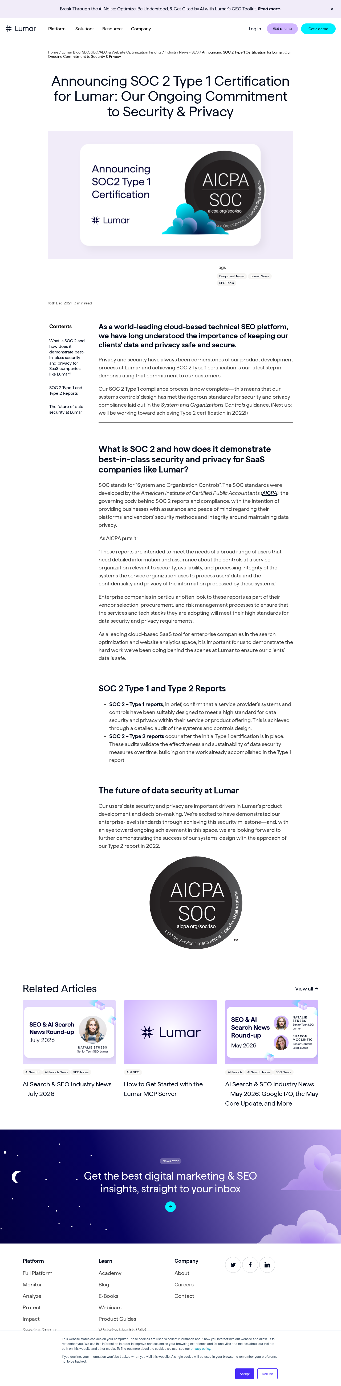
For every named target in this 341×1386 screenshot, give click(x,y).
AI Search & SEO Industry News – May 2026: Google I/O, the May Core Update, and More (271, 1094)
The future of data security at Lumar (66, 410)
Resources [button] (113, 28)
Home (53, 52)
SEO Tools (226, 282)
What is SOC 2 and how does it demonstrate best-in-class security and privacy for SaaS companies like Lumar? (67, 357)
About (181, 1273)
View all (304, 989)
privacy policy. (201, 1348)
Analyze (32, 1296)
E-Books (108, 1296)
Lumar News (260, 276)
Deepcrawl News (231, 276)
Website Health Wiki (122, 1330)
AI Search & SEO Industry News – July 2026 (67, 1089)
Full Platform (37, 1273)
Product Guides (117, 1319)
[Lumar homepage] (20, 28)
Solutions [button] (85, 28)
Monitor (32, 1284)
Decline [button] (267, 1373)
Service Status (40, 1330)
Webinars (110, 1307)
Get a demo (318, 29)
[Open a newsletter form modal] (170, 1206)
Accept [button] (245, 1373)
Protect (32, 1307)
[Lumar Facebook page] (250, 1265)
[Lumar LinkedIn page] (267, 1265)
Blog (104, 1284)
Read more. (269, 8)
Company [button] (141, 28)
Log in (255, 28)
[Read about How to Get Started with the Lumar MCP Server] (170, 1032)
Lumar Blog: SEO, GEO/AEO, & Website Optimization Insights (111, 52)
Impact (31, 1319)
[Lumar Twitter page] (233, 1265)
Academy (110, 1273)
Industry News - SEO (182, 52)
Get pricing (282, 28)
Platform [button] (57, 28)
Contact (184, 1296)
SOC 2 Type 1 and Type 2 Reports (65, 390)
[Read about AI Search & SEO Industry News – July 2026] (69, 1032)
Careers (184, 1284)
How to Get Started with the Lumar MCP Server (163, 1089)
